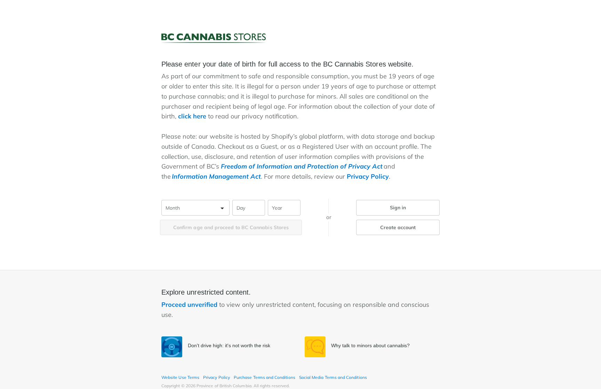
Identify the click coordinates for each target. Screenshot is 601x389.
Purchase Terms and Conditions (264, 377)
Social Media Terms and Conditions (333, 377)
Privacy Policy (368, 176)
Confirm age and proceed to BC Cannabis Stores (231, 227)
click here (192, 116)
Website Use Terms (180, 377)
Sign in (398, 207)
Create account (398, 227)
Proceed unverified (190, 305)
